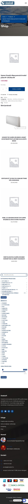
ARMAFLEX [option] (4, 310)
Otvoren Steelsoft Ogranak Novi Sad (15, 441)
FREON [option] (4, 329)
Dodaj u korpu (16, 89)
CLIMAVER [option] (4, 323)
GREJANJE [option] (6, 284)
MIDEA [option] (3, 339)
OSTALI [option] (4, 346)
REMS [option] (3, 353)
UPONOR (6, 102)
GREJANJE (9, 99)
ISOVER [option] (4, 335)
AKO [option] (3, 306)
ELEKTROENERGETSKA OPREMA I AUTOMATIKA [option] (13, 293)
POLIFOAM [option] (4, 347)
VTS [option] (3, 363)
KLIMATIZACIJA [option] (7, 282)
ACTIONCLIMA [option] (5, 305)
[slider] (3, 372)
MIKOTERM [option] (5, 341)
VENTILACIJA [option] (6, 286)
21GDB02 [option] (4, 303)
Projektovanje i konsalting (7, 421)
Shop (2, 429)
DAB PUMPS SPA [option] (6, 325)
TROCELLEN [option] (5, 358)
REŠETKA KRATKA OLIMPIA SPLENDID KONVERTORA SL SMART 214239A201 (14, 258)
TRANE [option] (4, 356)
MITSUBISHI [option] (5, 342)
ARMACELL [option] (4, 308)
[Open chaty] (24, 500)
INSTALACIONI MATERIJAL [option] (9, 289)
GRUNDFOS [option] (5, 332)
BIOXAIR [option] (4, 315)
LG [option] (2, 337)
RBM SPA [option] (4, 351)
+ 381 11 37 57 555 (7, 460)
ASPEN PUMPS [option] (5, 313)
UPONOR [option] (4, 360)
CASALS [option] (4, 318)
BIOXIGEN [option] (4, 317)
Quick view (15, 134)
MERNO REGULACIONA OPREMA (15, 101)
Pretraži (3, 297)
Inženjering (3, 426)
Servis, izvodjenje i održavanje (8, 424)
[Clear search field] (26, 274)
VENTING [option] (4, 361)
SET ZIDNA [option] (5, 281)
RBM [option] (3, 349)
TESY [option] (3, 354)
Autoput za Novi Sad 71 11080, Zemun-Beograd (14, 470)
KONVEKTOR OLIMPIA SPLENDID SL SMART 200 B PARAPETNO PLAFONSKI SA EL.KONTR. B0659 (14, 139)
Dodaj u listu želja (13, 94)
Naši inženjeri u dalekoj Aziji (13, 449)
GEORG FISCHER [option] (6, 330)
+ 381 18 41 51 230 (7, 463)
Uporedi (4, 94)
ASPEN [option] (4, 311)
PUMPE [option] (4, 288)
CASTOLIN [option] (4, 320)
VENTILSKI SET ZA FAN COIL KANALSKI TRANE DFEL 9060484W (14, 179)
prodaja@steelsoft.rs (8, 467)
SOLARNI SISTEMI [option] (7, 291)
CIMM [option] (3, 322)
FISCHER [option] (4, 327)
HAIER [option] (3, 334)
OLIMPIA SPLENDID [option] (6, 344)
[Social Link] (2, 411)
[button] (14, 278)
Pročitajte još (18, 175)
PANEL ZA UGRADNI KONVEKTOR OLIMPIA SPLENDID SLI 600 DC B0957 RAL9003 (14, 218)
